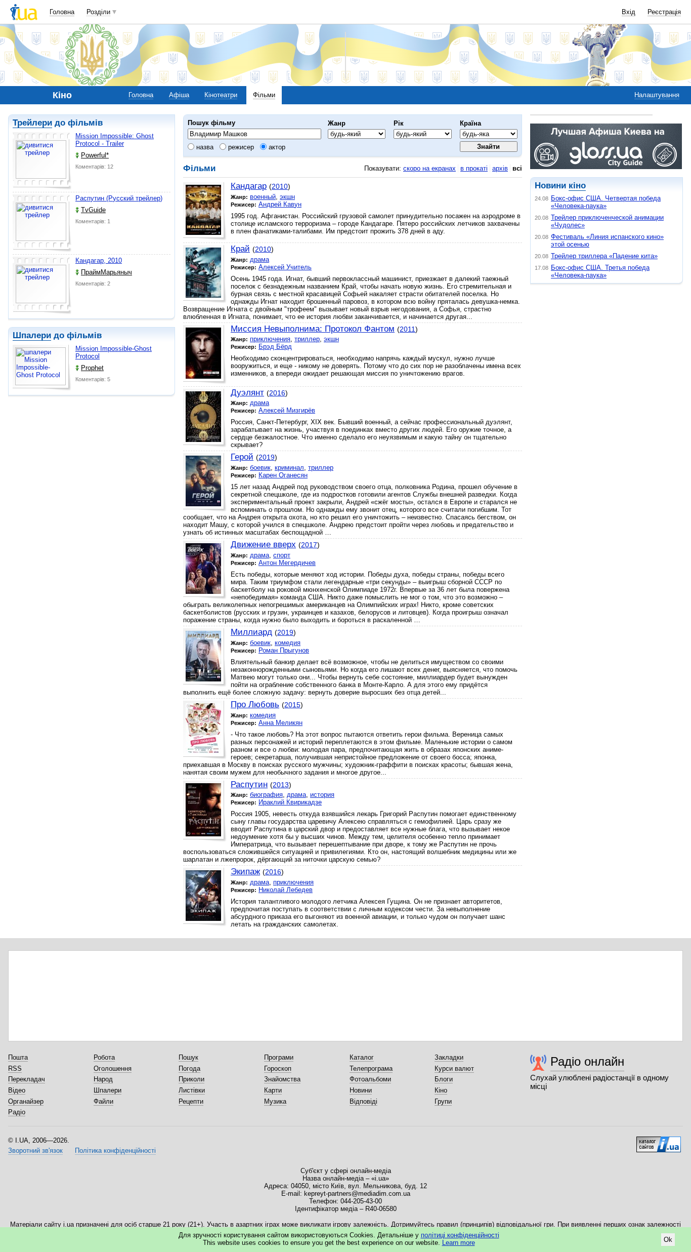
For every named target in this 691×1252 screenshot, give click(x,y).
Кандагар (249, 186)
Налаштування (656, 95)
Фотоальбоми (370, 1079)
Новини (361, 1090)
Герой (242, 457)
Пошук (188, 1057)
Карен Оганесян (283, 475)
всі (517, 168)
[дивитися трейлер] (42, 161)
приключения (270, 339)
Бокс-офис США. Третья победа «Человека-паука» (600, 271)
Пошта (18, 1057)
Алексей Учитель (285, 267)
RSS (15, 1068)
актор (276, 147)
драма (259, 259)
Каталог (362, 1057)
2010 (280, 186)
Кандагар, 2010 (98, 260)
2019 (266, 457)
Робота (104, 1057)
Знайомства (282, 1079)
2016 (277, 393)
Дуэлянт (247, 392)
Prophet (92, 368)
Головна (62, 12)
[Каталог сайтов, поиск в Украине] (658, 1141)
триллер (307, 339)
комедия (287, 643)
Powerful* (95, 155)
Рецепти (191, 1101)
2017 (309, 545)
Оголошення (113, 1068)
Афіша (179, 95)
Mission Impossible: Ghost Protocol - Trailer (114, 139)
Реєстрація (664, 12)
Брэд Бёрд (275, 346)
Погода (189, 1068)
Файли (103, 1101)
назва (203, 147)
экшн (287, 196)
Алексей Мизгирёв (286, 410)
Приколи (191, 1079)
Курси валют (454, 1068)
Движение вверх (263, 544)
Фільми (264, 95)
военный (263, 196)
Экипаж (245, 871)
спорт (281, 555)
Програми (278, 1057)
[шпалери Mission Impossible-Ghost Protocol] (42, 368)
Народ (103, 1079)
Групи (443, 1101)
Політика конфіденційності (115, 1150)
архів (500, 168)
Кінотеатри (220, 95)
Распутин (249, 784)
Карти (273, 1090)
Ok (668, 1239)
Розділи (98, 12)
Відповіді (363, 1101)
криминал (289, 467)
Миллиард (251, 632)
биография (266, 794)
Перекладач (26, 1079)
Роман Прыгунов (283, 650)
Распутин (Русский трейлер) (118, 198)
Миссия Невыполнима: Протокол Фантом (313, 329)
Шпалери (32, 335)
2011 (407, 329)
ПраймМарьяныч (106, 272)
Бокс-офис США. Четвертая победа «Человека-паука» (606, 202)
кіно (577, 185)
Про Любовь (255, 704)
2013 (281, 785)
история (322, 794)
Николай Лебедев (285, 890)
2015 (292, 705)
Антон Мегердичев (287, 563)
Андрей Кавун (279, 204)
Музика (275, 1101)
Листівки (192, 1090)
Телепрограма (371, 1068)
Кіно (441, 1090)
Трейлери (32, 123)
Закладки (449, 1057)
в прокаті (474, 168)
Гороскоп (277, 1068)
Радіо (16, 1112)
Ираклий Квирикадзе (290, 802)
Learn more (458, 1242)
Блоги (444, 1079)
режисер (240, 147)
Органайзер (26, 1101)
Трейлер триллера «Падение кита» (604, 256)
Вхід (628, 12)
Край (240, 249)
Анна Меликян (280, 722)
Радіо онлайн (587, 1061)
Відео (16, 1090)
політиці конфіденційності (460, 1235)
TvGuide (93, 210)
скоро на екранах (429, 168)
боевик (260, 467)
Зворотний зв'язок (35, 1150)
